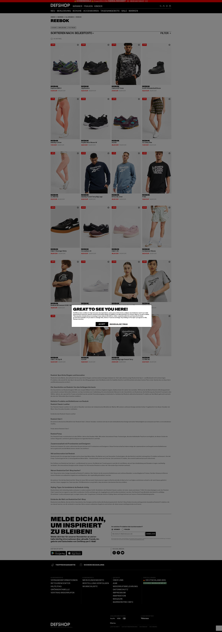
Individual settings (118, 324)
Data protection (78, 319)
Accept (102, 324)
